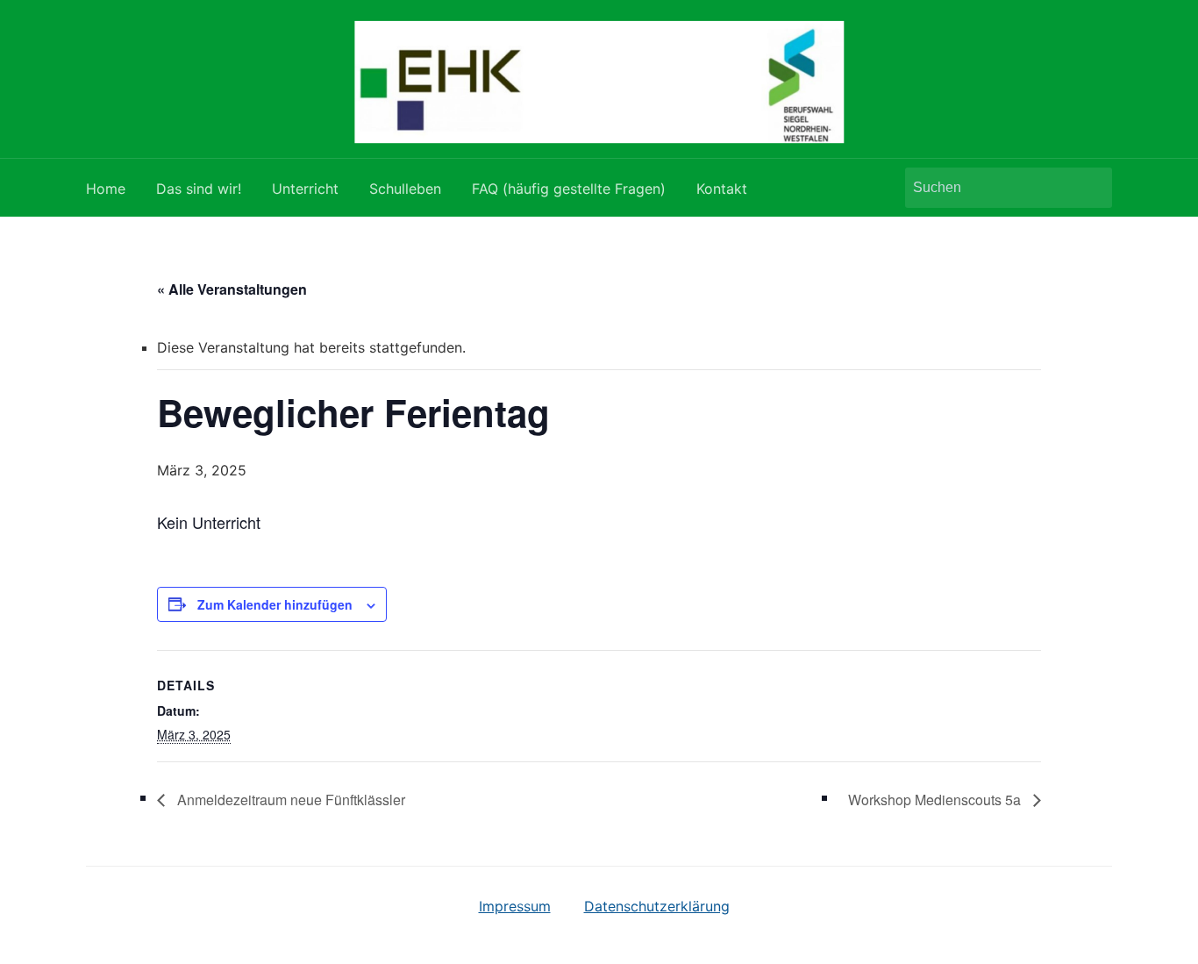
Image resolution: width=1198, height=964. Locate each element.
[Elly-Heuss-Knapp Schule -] (599, 81)
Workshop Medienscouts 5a (936, 799)
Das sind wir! (198, 188)
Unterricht (305, 188)
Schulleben (405, 188)
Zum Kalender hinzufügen (275, 604)
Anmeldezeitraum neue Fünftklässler (289, 799)
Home (105, 188)
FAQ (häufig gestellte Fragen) (569, 188)
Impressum (515, 906)
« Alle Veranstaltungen (232, 289)
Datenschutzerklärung (657, 906)
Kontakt (721, 188)
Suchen (1090, 187)
